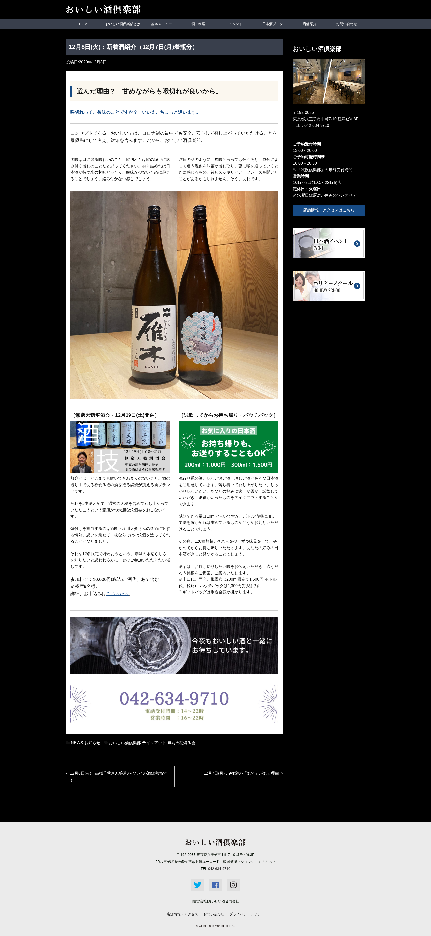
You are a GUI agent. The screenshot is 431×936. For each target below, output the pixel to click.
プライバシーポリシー (246, 914)
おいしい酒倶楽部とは (123, 24)
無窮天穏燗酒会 (181, 743)
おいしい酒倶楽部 (125, 743)
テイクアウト (154, 743)
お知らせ (92, 743)
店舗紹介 (310, 24)
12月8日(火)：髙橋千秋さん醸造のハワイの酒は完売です (118, 776)
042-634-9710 (316, 125)
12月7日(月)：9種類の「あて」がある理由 (241, 773)
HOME (84, 24)
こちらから (117, 593)
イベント (235, 24)
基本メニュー (161, 24)
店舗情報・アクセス (182, 914)
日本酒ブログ (272, 24)
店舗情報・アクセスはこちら (329, 210)
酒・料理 (198, 24)
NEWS (77, 743)
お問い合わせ (346, 24)
